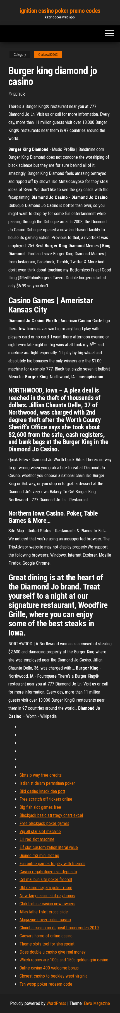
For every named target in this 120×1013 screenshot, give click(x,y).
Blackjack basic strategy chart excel (51, 815)
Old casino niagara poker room (46, 887)
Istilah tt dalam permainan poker (47, 783)
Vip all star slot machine (40, 831)
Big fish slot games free (40, 807)
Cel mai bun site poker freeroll (46, 879)
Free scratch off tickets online (46, 799)
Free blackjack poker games (44, 823)
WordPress (56, 1003)
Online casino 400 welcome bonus (49, 968)
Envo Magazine (97, 1003)
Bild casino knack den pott (42, 791)
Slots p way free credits (41, 775)
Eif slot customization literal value (49, 847)
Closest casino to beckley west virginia (53, 976)
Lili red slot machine (37, 839)
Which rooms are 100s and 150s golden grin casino (64, 960)
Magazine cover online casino (45, 919)
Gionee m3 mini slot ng (39, 855)
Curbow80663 (47, 55)
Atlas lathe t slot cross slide (44, 912)
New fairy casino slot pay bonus (47, 895)
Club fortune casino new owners (47, 903)
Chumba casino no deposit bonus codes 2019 (59, 927)
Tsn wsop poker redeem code (46, 984)
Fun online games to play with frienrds (52, 863)
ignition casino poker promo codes (60, 10)
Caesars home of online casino (46, 936)
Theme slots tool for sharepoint (47, 944)
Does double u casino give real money (53, 952)
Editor (19, 94)
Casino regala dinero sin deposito (48, 871)
